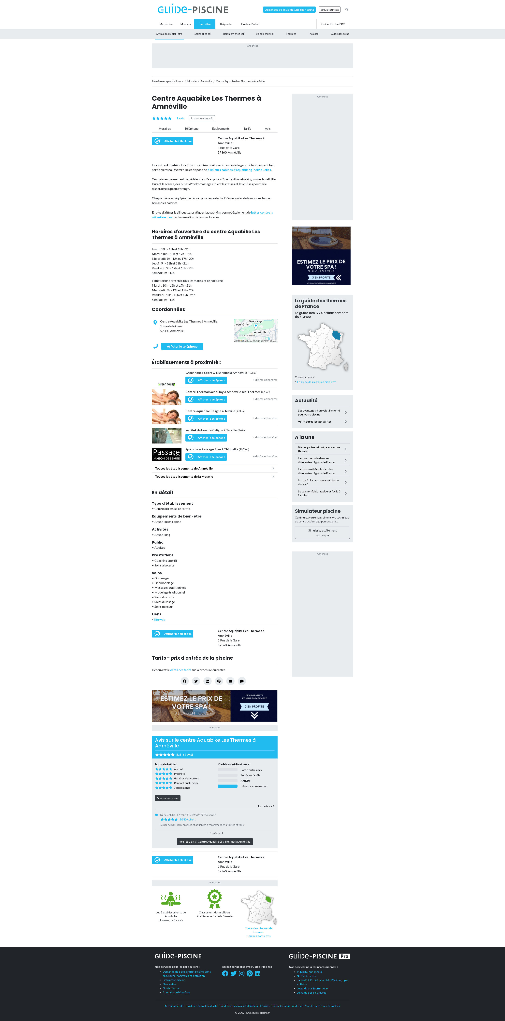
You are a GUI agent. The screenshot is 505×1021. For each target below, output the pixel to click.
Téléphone (191, 128)
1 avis (180, 118)
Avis (268, 128)
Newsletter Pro (306, 976)
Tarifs (247, 128)
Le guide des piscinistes (311, 992)
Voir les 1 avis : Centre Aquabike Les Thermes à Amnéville (214, 841)
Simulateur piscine (318, 511)
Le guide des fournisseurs (313, 988)
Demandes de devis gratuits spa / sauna (289, 9)
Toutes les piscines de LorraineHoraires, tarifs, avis (258, 932)
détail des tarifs (180, 670)
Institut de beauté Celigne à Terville (215, 430)
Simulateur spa (330, 9)
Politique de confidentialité (202, 1006)
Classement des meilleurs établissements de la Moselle (215, 914)
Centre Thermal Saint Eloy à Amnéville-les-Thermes (227, 392)
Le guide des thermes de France (321, 303)
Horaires (165, 128)
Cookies (264, 1006)
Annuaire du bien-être (176, 992)
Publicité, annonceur (309, 971)
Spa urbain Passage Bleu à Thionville (217, 449)
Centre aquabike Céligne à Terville (215, 411)
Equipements (221, 128)
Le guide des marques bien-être (316, 381)
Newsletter (170, 984)
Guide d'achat (171, 988)
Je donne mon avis (202, 118)
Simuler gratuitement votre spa (322, 532)
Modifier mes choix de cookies (322, 1006)
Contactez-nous (281, 1006)
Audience (297, 1006)
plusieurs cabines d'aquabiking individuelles (239, 170)
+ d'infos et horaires (265, 379)
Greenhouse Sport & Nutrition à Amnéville (220, 372)
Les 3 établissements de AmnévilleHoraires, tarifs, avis (171, 916)
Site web (159, 619)
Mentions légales (174, 1006)
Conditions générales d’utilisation (239, 1006)
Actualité (306, 400)
